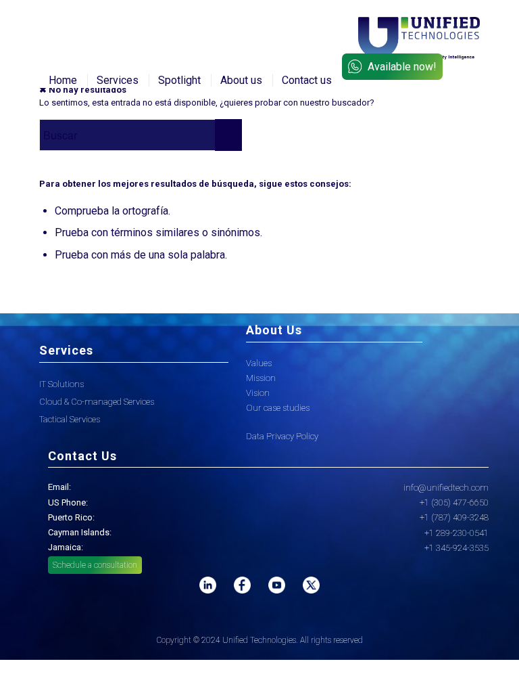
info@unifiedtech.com (446, 487)
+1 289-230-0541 (456, 533)
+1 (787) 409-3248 (454, 517)
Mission (261, 378)
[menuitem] (63, 80)
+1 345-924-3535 (456, 547)
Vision (258, 393)
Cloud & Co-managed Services (96, 402)
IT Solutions (61, 384)
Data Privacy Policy (282, 436)
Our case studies (278, 408)
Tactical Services (69, 419)
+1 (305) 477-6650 (454, 502)
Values (259, 363)
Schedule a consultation (95, 565)
